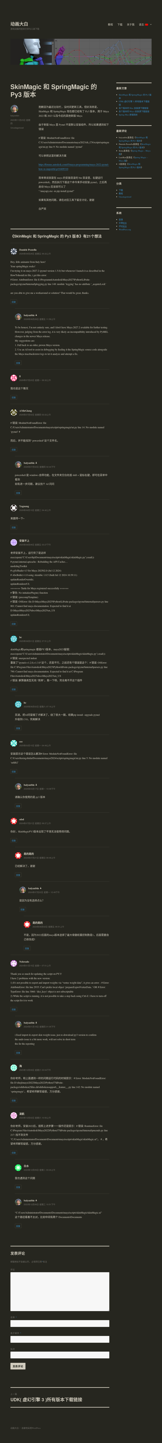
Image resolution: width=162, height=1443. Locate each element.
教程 (110, 24)
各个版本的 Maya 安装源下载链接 (134, 111)
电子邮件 (15, 1333)
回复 (14, 301)
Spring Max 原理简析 (128, 114)
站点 (12, 1348)
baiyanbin (14, 115)
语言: (142, 24)
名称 (13, 1317)
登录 (121, 219)
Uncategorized (17, 127)
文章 (123, 222)
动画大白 (19, 24)
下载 (119, 24)
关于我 (130, 24)
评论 (12, 1269)
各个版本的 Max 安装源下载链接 (133, 108)
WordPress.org (125, 229)
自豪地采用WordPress (31, 1428)
